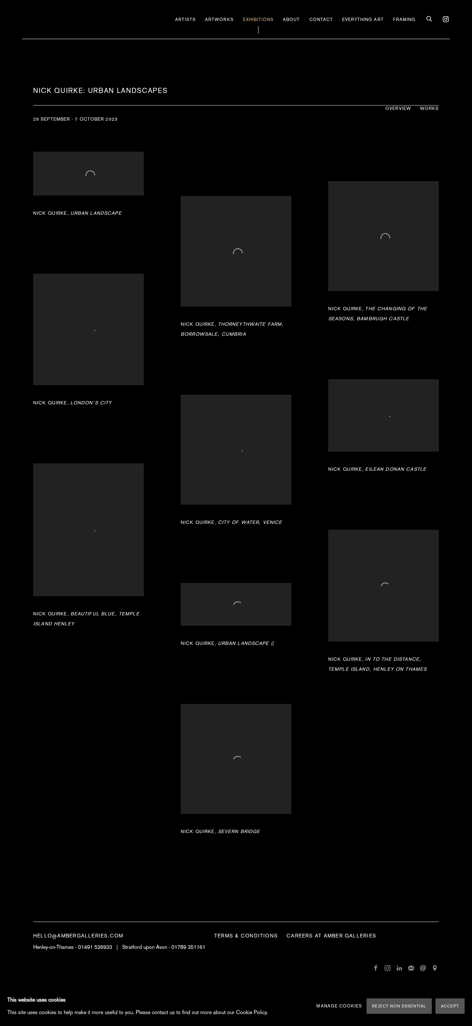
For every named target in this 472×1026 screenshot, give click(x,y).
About (291, 19)
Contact (321, 19)
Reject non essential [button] (399, 1006)
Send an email (423, 968)
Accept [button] (450, 1006)
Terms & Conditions (246, 936)
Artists (185, 19)
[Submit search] (429, 19)
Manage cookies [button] (339, 1006)
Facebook (376, 968)
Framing (404, 19)
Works (429, 108)
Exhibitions (258, 19)
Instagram (444, 18)
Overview (398, 108)
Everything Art (363, 19)
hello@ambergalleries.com (78, 936)
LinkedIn (399, 968)
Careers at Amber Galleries (331, 936)
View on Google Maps (434, 968)
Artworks (219, 19)
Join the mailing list (411, 968)
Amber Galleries (59, 19)
